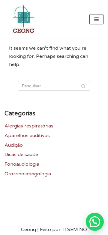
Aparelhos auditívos (27, 136)
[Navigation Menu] (96, 19)
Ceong (28, 230)
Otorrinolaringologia (27, 174)
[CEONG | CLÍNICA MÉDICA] (22, 19)
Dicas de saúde (21, 155)
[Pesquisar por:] (54, 86)
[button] (95, 222)
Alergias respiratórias (28, 126)
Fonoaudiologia (21, 164)
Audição (13, 145)
